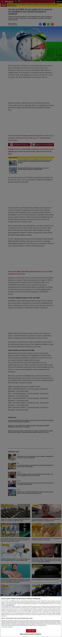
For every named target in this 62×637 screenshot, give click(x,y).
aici (17, 611)
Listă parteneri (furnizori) (7, 626)
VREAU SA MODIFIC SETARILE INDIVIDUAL (30, 634)
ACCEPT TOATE (31, 631)
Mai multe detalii (10, 605)
